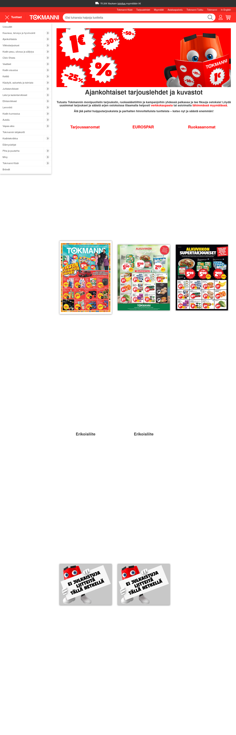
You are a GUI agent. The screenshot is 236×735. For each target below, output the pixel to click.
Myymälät (159, 9)
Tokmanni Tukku (195, 9)
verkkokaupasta (162, 105)
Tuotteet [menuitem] (16, 17)
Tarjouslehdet (143, 9)
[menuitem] (25, 27)
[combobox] (139, 17)
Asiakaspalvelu (175, 9)
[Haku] (210, 17)
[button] (220, 17)
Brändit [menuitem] (6, 169)
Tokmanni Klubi (124, 9)
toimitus (122, 3)
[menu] (14, 17)
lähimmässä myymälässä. (210, 105)
